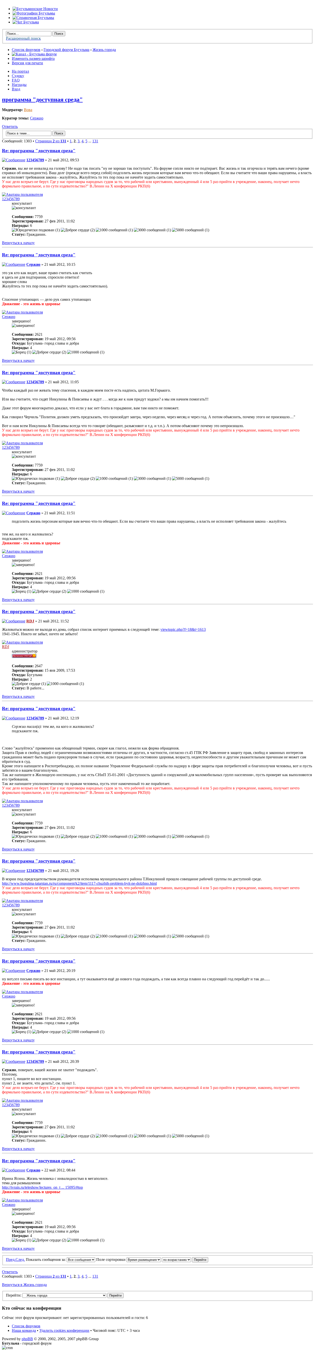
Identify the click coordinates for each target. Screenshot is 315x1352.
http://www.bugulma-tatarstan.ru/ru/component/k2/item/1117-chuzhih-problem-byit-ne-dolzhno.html (79, 883)
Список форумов (26, 50)
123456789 (35, 160)
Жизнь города (104, 50)
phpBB (27, 1339)
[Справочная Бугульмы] (33, 18)
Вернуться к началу (18, 243)
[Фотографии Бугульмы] (34, 13)
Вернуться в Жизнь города (24, 1285)
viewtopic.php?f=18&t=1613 (183, 629)
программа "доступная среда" (42, 99)
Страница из (50, 141)
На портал (20, 71)
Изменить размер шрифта (33, 58)
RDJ (30, 621)
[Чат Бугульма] (26, 22)
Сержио (36, 118)
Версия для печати (27, 63)
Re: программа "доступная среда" (39, 150)
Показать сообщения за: (46, 1259)
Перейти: (13, 1295)
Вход (16, 89)
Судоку (18, 76)
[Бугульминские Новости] (35, 9)
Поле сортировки (111, 1259)
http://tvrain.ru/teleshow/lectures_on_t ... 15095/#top (42, 1187)
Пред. (11, 1259)
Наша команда (24, 1330)
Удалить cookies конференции (64, 1330)
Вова (28, 110)
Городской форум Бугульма (66, 50)
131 (95, 141)
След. (20, 1259)
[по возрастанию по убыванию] (185, 1259)
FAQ (16, 80)
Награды (19, 85)
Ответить (10, 126)
